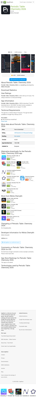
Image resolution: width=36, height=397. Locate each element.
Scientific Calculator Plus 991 (13, 182)
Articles (3, 368)
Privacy (3, 358)
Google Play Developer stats (25, 319)
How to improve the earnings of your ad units (8, 376)
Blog (2, 371)
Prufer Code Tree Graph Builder (8, 346)
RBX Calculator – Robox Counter (8, 339)
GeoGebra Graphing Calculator (14, 170)
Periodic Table (25, 162)
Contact (3, 354)
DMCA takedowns (5, 365)
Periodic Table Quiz (11, 162)
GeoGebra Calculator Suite (13, 176)
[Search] (33, 2)
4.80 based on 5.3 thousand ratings (23, 133)
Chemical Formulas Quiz (12, 188)
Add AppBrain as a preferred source (11, 242)
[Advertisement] (18, 33)
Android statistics (23, 316)
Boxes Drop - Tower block (7, 342)
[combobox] (26, 2)
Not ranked (17, 136)
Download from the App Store (18, 79)
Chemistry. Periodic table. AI (13, 155)
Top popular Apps (23, 326)
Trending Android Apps (24, 323)
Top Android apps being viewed (8, 336)
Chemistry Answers (29, 176)
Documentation (4, 361)
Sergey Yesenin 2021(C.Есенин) (14, 210)
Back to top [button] (32, 383)
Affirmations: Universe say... (13, 216)
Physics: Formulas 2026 (12, 204)
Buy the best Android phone (25, 329)
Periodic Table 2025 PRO (12, 198)
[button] (18, 238)
